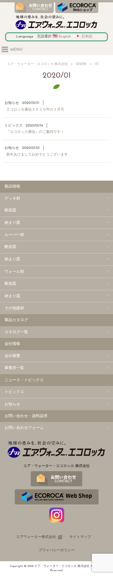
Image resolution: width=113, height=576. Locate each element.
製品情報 (12, 186)
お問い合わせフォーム (24, 428)
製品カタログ (16, 320)
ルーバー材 (14, 235)
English (65, 36)
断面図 (10, 210)
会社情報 (12, 344)
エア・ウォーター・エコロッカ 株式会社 (37, 64)
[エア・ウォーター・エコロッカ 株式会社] (56, 29)
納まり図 (12, 223)
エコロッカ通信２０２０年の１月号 (35, 109)
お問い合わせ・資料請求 (26, 416)
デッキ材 (12, 199)
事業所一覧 (14, 368)
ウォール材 (14, 272)
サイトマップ (80, 537)
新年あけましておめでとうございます (37, 154)
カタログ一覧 (16, 332)
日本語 (86, 36)
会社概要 (12, 356)
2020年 (81, 64)
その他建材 (14, 308)
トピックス (14, 125)
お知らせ (12, 103)
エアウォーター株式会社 (36, 537)
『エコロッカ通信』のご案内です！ (35, 132)
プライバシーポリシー (57, 550)
